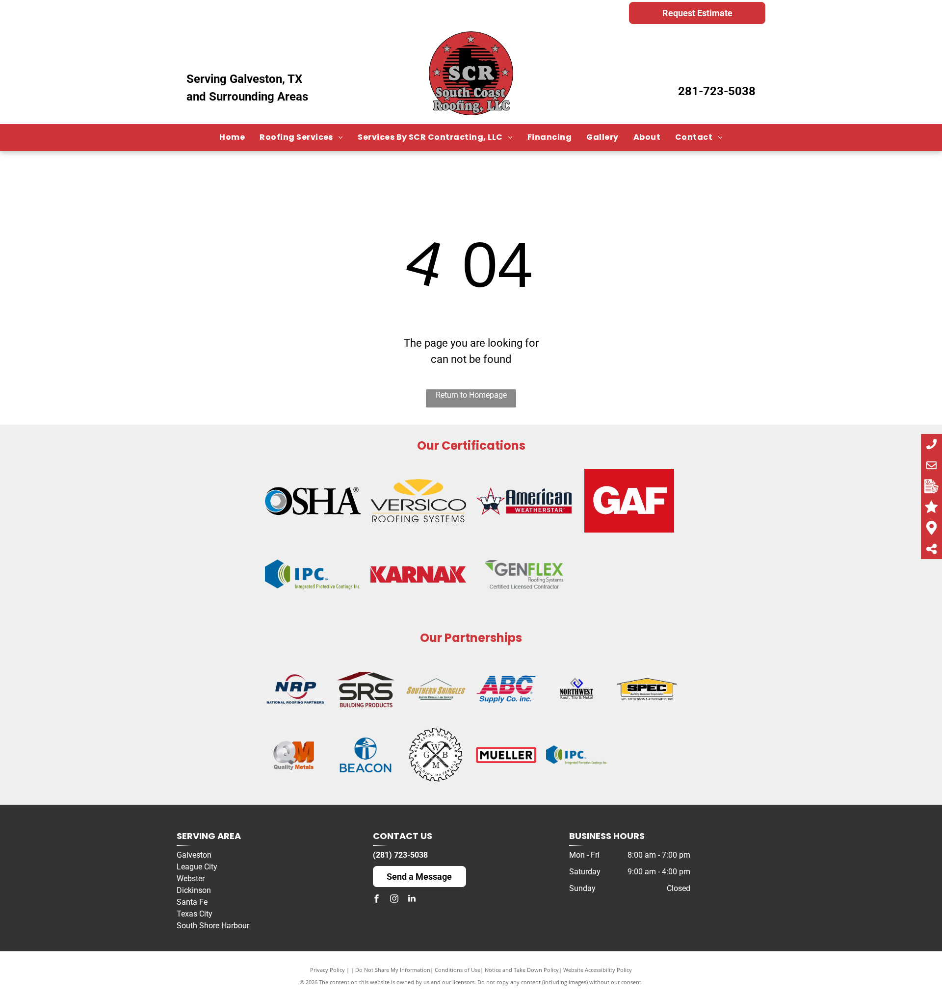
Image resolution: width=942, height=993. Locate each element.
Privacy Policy (327, 969)
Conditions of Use (457, 969)
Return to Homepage (471, 395)
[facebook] (376, 899)
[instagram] (394, 899)
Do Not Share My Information (392, 969)
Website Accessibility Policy (597, 969)
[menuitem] (232, 137)
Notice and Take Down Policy (522, 969)
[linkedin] (412, 899)
